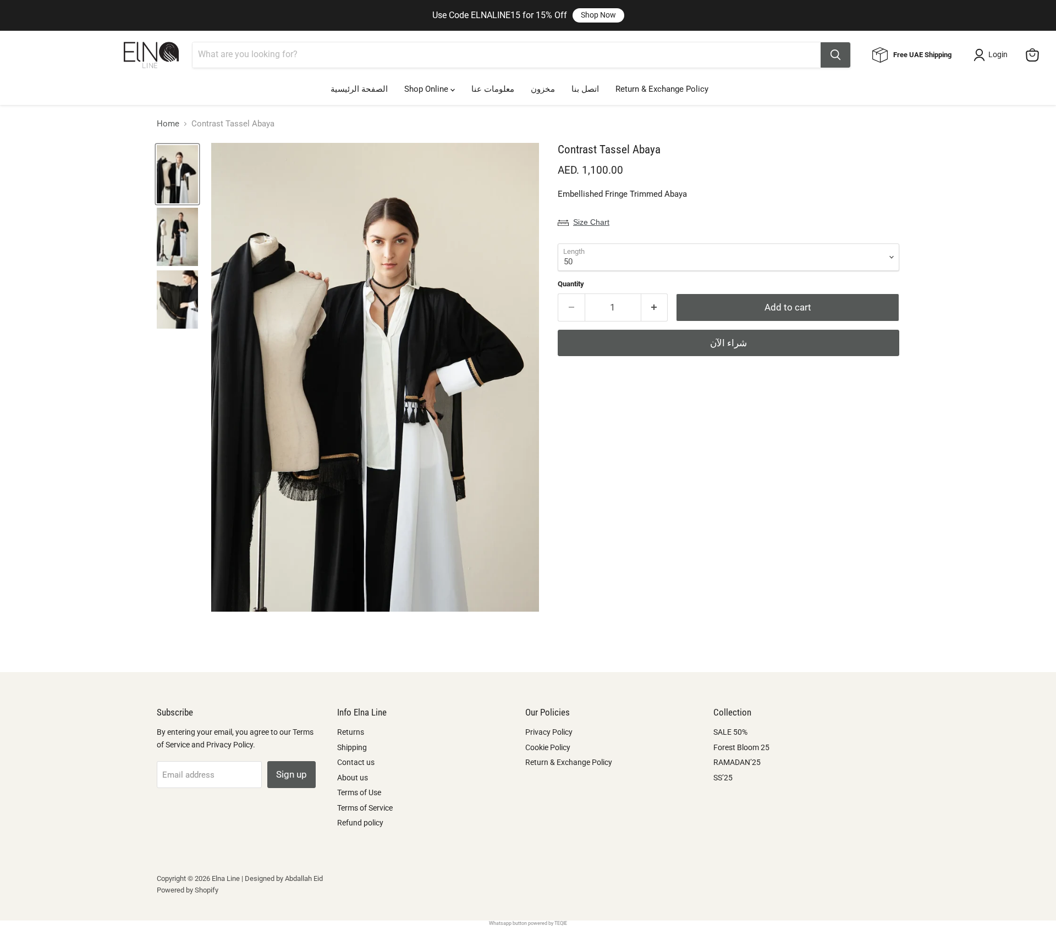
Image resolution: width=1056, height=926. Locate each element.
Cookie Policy (547, 747)
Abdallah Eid (304, 878)
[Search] (835, 55)
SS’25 (723, 777)
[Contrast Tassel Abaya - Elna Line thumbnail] (177, 174)
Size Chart (591, 222)
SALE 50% (730, 732)
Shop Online (427, 89)
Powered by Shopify (187, 890)
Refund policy (360, 822)
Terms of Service (365, 807)
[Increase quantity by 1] (654, 307)
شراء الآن (728, 342)
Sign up (291, 774)
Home (168, 124)
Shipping (352, 747)
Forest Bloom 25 (741, 747)
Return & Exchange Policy (661, 89)
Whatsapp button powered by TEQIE (528, 923)
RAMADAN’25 (737, 762)
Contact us (356, 762)
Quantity (571, 284)
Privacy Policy (549, 732)
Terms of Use (359, 792)
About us (352, 777)
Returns (350, 732)
